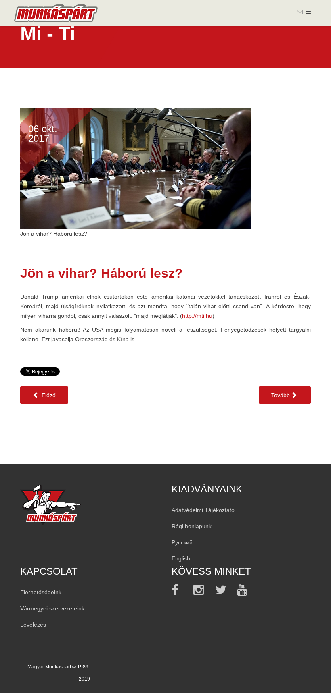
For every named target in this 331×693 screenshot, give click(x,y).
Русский (182, 542)
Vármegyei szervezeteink (52, 608)
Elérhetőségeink (40, 592)
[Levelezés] (300, 12)
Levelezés (33, 624)
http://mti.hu (197, 316)
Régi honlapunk (192, 526)
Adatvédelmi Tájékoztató (203, 510)
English (181, 558)
